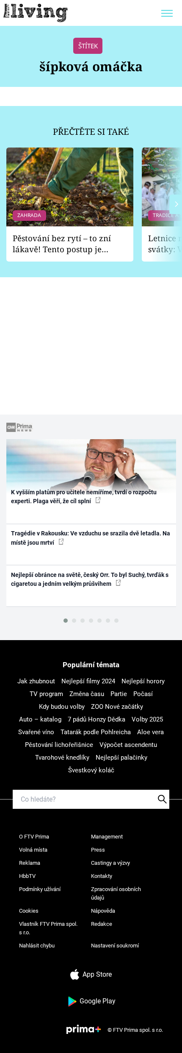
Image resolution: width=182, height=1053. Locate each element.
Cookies (29, 911)
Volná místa (33, 850)
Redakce (101, 924)
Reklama (29, 863)
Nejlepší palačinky (121, 757)
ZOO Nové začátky (117, 706)
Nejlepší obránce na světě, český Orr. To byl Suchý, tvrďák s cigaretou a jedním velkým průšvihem (89, 579)
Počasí (143, 694)
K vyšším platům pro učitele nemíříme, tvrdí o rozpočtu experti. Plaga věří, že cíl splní (84, 496)
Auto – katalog (40, 719)
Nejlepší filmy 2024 (88, 681)
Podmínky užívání (40, 889)
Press (98, 850)
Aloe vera (150, 732)
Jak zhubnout (36, 681)
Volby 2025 (147, 719)
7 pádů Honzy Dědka (96, 719)
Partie (118, 694)
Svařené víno (36, 732)
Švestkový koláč (91, 770)
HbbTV (27, 876)
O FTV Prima (34, 836)
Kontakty (101, 876)
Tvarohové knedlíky (62, 757)
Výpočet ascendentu (128, 745)
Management (107, 836)
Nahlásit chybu (37, 945)
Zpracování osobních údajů (116, 893)
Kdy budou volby (62, 706)
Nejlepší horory (143, 681)
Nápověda (103, 911)
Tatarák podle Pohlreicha (96, 732)
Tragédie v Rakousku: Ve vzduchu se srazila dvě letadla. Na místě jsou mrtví (90, 538)
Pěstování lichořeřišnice (59, 745)
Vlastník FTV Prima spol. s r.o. (48, 928)
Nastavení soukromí (115, 945)
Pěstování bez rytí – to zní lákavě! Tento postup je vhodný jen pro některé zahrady (62, 244)
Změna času (86, 694)
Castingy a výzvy (110, 863)
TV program (46, 694)
